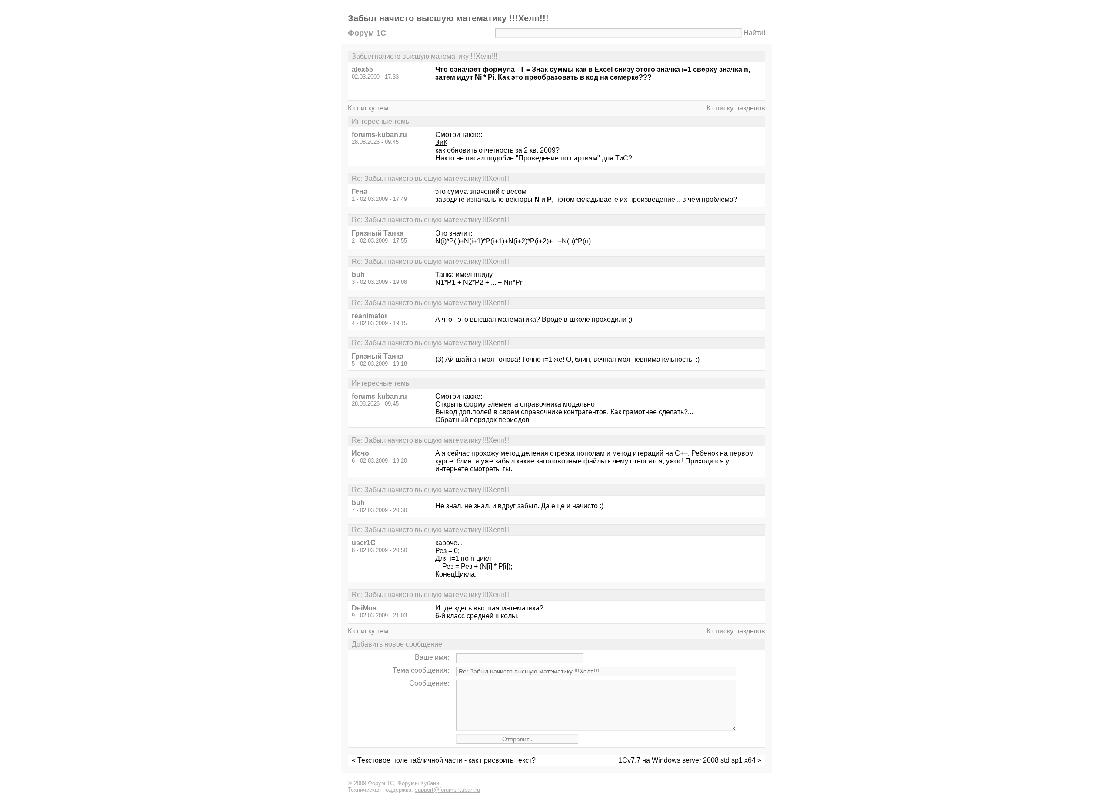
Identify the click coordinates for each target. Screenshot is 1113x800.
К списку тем (368, 108)
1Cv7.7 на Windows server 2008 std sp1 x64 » (689, 760)
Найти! (754, 33)
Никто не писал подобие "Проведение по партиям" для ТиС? (533, 158)
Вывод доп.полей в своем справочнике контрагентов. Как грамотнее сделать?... (564, 412)
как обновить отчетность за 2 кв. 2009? (497, 150)
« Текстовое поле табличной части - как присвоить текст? (444, 760)
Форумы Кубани (418, 783)
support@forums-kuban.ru (447, 790)
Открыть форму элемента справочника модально (515, 404)
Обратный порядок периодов (482, 419)
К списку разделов (735, 108)
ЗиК (441, 142)
